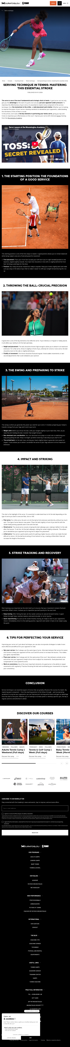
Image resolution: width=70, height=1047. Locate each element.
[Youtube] (40, 1021)
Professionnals (35, 900)
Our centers (35, 923)
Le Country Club (35, 1009)
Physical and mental (35, 951)
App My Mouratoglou (35, 1001)
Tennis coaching (35, 982)
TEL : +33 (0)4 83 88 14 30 (35, 994)
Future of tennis (35, 907)
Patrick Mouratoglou (35, 884)
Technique (35, 947)
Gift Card (35, 998)
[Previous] (61, 763)
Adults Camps (35, 857)
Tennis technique (8, 10)
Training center (35, 974)
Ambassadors (35, 904)
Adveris (59, 1040)
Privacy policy (23, 1040)
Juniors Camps (35, 860)
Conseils (10, 81)
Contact (35, 927)
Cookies (43, 1040)
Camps (35, 978)
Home (3, 81)
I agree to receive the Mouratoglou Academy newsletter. (18, 813)
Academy (35, 880)
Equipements (35, 954)
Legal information (33, 1040)
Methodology (35, 887)
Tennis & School (35, 868)
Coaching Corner (19, 81)
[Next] (66, 763)
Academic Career (35, 971)
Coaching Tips (35, 940)
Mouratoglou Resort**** (35, 1005)
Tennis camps (35, 967)
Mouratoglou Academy (15, 118)
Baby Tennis (35, 864)
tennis (59, 116)
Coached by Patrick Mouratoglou (35, 911)
